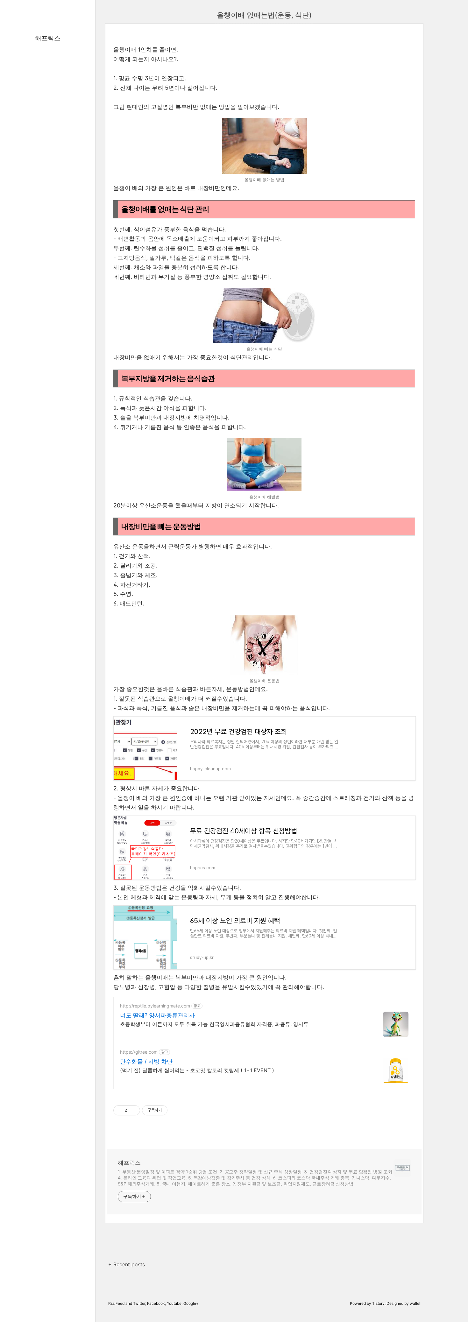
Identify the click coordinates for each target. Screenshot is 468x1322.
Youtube (174, 1303)
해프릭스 (47, 38)
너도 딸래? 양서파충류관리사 (157, 1015)
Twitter (139, 1303)
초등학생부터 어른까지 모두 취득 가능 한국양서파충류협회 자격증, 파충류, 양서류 (214, 1024)
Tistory (378, 1303)
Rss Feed (116, 1303)
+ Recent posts (126, 1264)
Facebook (156, 1303)
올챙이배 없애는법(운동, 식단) (264, 15)
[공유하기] (133, 1110)
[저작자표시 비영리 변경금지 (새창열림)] (176, 1110)
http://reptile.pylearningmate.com (155, 1005)
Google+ (191, 1303)
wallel (415, 1303)
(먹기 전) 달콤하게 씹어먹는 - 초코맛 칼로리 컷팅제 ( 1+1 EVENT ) (197, 1070)
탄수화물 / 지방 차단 (146, 1061)
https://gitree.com (139, 1052)
